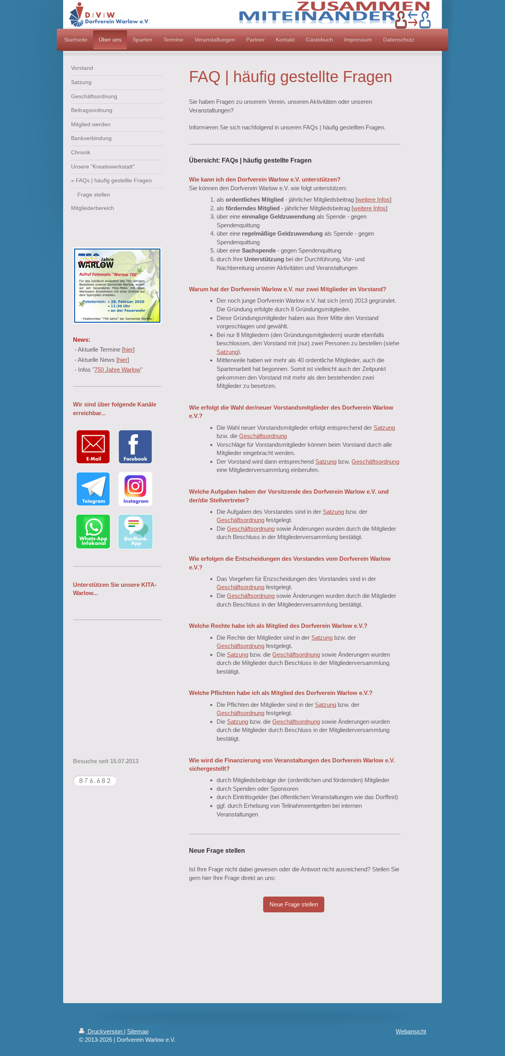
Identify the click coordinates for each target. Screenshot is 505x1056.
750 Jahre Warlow (117, 369)
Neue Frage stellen (293, 904)
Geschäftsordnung (263, 436)
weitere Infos (373, 199)
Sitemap (137, 1031)
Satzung (227, 351)
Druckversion (105, 1031)
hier (128, 349)
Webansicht (411, 1031)
